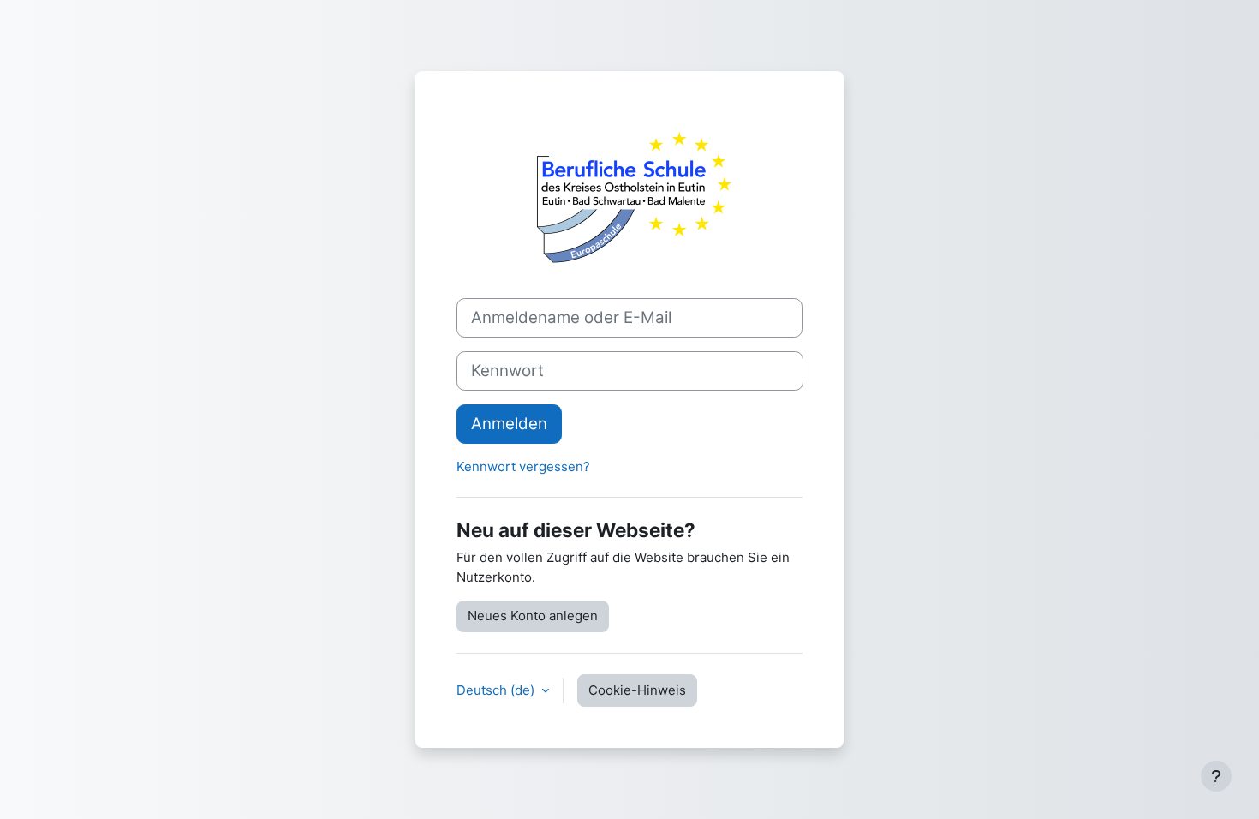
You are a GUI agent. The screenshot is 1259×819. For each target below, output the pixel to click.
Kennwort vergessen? (523, 466)
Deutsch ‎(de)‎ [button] (497, 690)
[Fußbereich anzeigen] (1216, 776)
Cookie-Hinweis (637, 690)
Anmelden (509, 423)
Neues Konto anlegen (533, 615)
